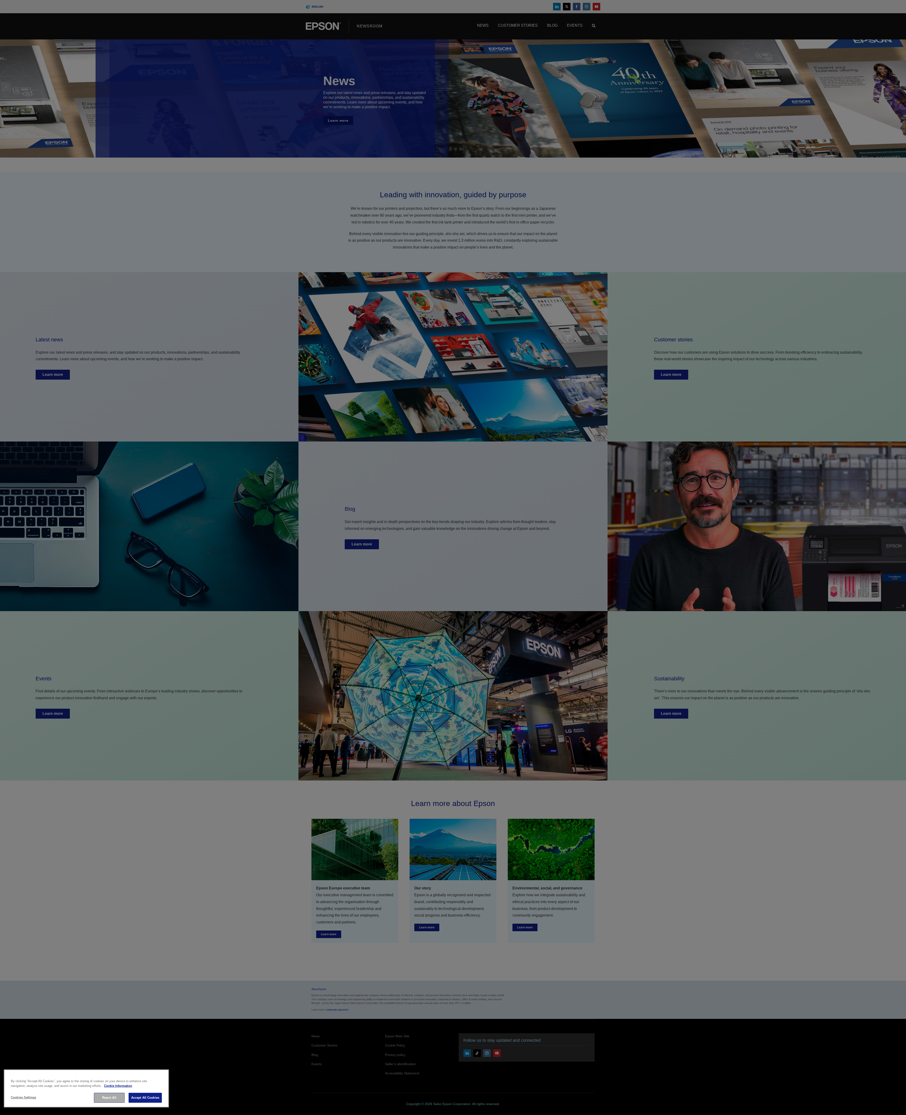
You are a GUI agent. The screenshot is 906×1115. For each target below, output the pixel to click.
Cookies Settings (23, 1097)
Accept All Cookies (145, 1097)
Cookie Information (118, 1086)
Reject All (109, 1097)
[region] (86, 1088)
